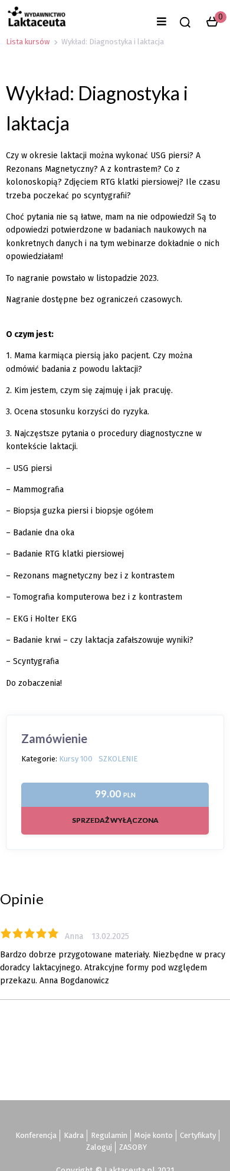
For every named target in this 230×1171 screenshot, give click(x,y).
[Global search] (185, 22)
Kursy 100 (76, 758)
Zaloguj (99, 1147)
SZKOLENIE (117, 758)
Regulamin (109, 1135)
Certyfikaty (198, 1135)
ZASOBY (133, 1147)
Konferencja (36, 1135)
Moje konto (153, 1135)
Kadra (74, 1135)
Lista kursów (28, 41)
